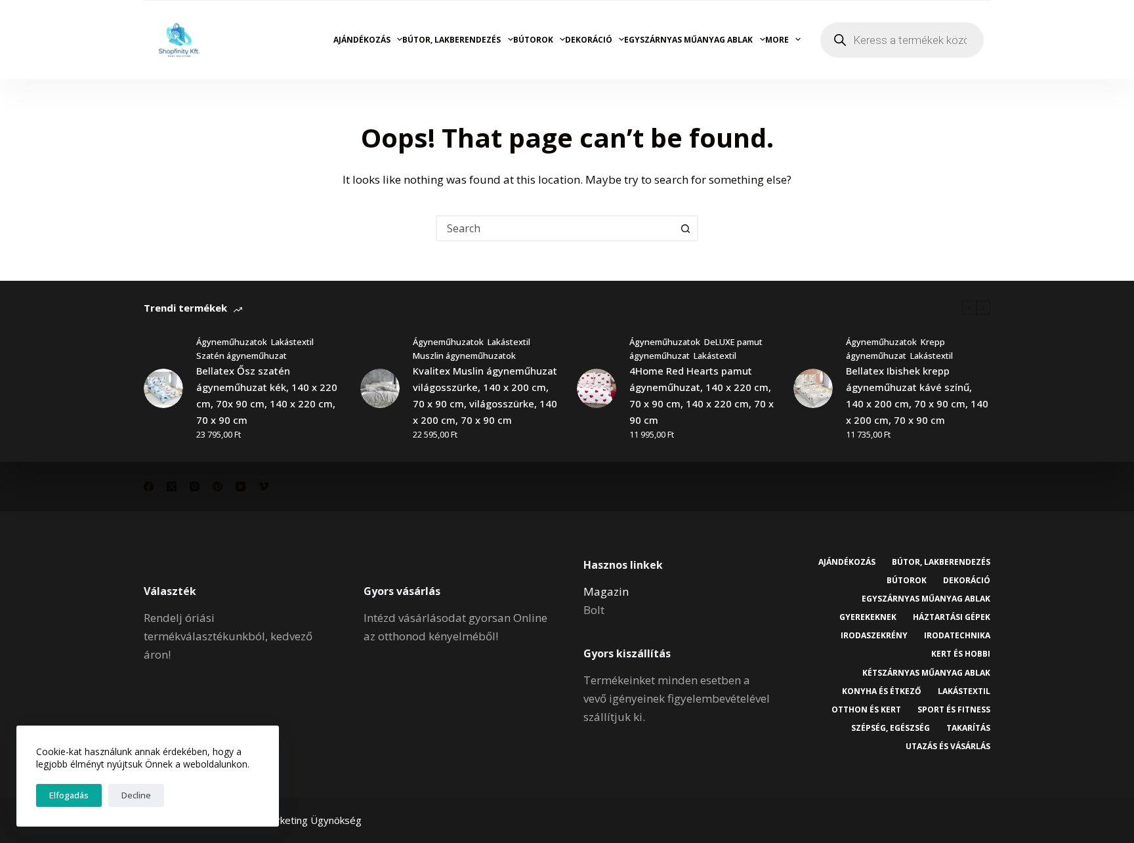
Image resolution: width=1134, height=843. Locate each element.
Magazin (606, 591)
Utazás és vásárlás (948, 746)
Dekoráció (588, 39)
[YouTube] (240, 486)
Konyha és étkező (881, 691)
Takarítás (968, 728)
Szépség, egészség (890, 728)
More (777, 39)
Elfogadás (69, 795)
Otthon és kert (866, 710)
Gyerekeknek (867, 617)
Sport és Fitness (953, 710)
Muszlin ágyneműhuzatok (464, 355)
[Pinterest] (217, 486)
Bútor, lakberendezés (451, 39)
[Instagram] (195, 486)
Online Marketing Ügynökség (297, 820)
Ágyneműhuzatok (231, 342)
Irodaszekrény (874, 635)
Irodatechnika (957, 635)
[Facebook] (149, 486)
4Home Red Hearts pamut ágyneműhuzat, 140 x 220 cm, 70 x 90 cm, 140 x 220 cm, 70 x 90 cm (701, 395)
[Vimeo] (263, 486)
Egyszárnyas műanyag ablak (688, 39)
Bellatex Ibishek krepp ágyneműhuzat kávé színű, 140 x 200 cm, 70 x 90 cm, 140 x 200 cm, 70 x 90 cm (917, 395)
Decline (136, 795)
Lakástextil (292, 342)
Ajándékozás (361, 39)
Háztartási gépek (951, 617)
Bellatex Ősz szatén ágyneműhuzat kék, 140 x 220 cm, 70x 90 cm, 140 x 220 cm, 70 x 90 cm (266, 395)
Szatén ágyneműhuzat (241, 355)
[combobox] (555, 228)
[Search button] (685, 228)
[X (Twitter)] (172, 486)
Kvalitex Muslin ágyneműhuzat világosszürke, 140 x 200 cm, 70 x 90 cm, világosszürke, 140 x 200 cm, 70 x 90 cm (485, 395)
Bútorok (533, 39)
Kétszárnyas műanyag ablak (926, 673)
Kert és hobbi (960, 654)
